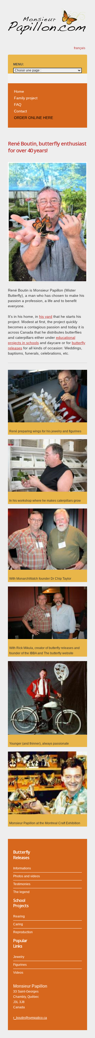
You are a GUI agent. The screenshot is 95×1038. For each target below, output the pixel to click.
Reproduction (23, 932)
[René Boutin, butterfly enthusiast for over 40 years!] (47, 165)
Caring (18, 924)
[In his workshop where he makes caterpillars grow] (47, 442)
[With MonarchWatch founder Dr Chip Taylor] (47, 511)
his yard (45, 316)
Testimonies (21, 884)
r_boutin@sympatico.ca (30, 1018)
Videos (18, 972)
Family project (25, 98)
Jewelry (18, 957)
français (79, 48)
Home (19, 91)
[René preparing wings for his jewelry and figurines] (47, 372)
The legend (21, 892)
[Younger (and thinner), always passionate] (47, 664)
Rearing (19, 916)
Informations (22, 868)
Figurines (20, 965)
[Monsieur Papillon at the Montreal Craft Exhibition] (47, 754)
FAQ (17, 104)
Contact (20, 111)
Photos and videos (26, 876)
